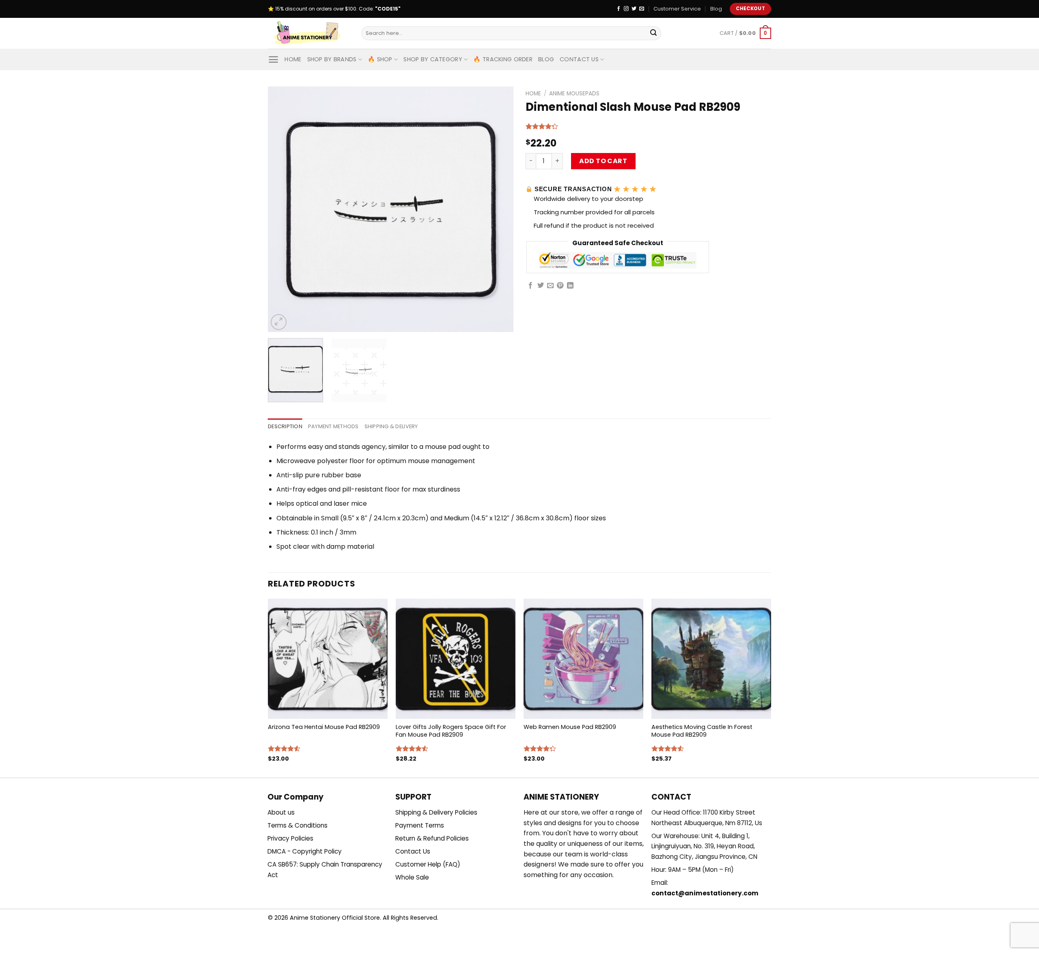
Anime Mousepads (574, 93)
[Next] (498, 209)
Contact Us (579, 59)
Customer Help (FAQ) (427, 864)
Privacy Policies (290, 838)
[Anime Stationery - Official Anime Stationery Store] (308, 33)
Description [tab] (285, 426)
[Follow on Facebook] (618, 9)
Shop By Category (432, 59)
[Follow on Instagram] (626, 9)
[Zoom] (279, 322)
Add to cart (603, 161)
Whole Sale (412, 877)
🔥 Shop (380, 59)
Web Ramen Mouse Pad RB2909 (570, 727)
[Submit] (653, 33)
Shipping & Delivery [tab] (391, 426)
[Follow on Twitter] (634, 9)
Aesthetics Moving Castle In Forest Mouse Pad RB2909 (701, 730)
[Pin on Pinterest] (560, 285)
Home (293, 59)
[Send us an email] (641, 9)
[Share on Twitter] (540, 285)
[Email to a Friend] (550, 285)
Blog (716, 8)
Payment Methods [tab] (333, 426)
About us (281, 812)
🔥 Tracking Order (502, 59)
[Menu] (273, 59)
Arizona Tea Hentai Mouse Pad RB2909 (324, 727)
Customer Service (677, 8)
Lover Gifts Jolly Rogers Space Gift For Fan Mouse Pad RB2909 (451, 730)
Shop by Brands (332, 59)
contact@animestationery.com (705, 893)
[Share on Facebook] (530, 285)
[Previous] (283, 209)
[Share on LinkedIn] (570, 285)
